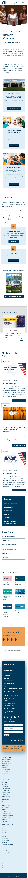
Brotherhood (8, 507)
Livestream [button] (13, 241)
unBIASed (7, 518)
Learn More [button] (13, 145)
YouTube (18, 741)
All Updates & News (8, 536)
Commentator (6, 540)
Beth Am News (5, 765)
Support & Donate (5, 840)
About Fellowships (5, 853)
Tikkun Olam (8, 514)
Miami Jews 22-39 (5, 807)
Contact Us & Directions (6, 773)
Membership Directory (6, 769)
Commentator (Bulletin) (6, 763)
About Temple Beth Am (9, 668)
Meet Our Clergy (8, 673)
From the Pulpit (5, 786)
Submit (6, 735)
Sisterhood (8, 511)
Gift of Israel (4, 867)
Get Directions (11, 708)
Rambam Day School (7, 824)
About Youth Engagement (7, 852)
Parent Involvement (6, 863)
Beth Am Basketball (6, 805)
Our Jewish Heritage (13, 380)
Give (3, 775)
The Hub (3, 803)
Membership (7, 675)
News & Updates (8, 680)
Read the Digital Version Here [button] (13, 296)
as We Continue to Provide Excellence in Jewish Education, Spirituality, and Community (13, 748)
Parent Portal (4, 842)
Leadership (4, 834)
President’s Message (9, 549)
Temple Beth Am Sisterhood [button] (7, 583)
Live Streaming (10, 686)
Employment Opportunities (7, 779)
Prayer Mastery (5, 861)
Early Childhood (5, 826)
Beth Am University (10, 504)
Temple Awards (5, 771)
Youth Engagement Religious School (10, 522)
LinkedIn (15, 741)
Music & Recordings (6, 788)
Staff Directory (5, 767)
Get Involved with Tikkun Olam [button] (6, 597)
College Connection (6, 857)
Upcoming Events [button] (13, 108)
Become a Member (11, 691)
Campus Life (7, 678)
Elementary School (6, 828)
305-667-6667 (10, 711)
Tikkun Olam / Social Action (7, 815)
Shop (3, 777)
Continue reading (18, 400)
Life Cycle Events (5, 790)
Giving (3, 865)
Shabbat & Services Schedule (14, 688)
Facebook (11, 741)
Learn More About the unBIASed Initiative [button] (6, 613)
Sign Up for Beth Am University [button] (19, 597)
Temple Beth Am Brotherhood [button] (19, 583)
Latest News (5, 380)
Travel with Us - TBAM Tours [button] (19, 611)
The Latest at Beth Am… (11, 354)
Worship (4, 782)
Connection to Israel (6, 792)
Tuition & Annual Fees (6, 838)
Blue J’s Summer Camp (6, 832)
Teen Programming (5, 855)
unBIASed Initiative (6, 817)
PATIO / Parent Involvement (7, 836)
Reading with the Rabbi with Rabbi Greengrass (13, 334)
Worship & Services (9, 670)
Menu (22, 2)
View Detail (21, 338)
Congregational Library (6, 813)
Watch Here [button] (13, 260)
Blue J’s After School (6, 830)
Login (16, 2)
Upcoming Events (10, 311)
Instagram (22, 741)
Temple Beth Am (6, 757)
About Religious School (6, 850)
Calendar (4, 801)
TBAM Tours (4, 821)
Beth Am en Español (6, 796)
